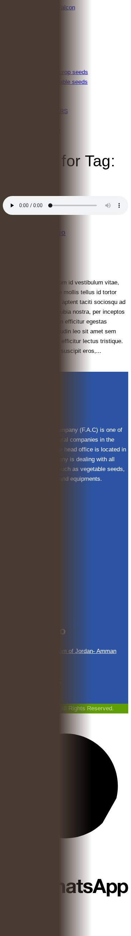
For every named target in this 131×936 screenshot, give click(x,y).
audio (25, 191)
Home (10, 191)
